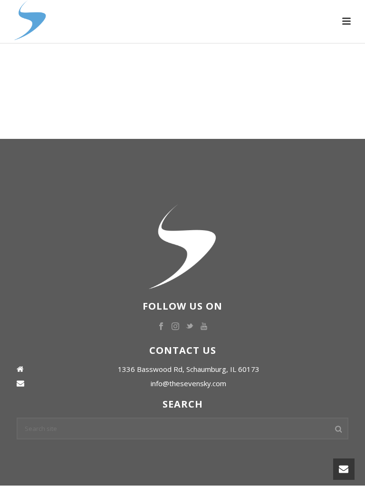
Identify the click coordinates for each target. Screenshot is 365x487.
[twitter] (189, 326)
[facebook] (161, 326)
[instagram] (175, 326)
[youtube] (204, 326)
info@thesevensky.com (188, 383)
